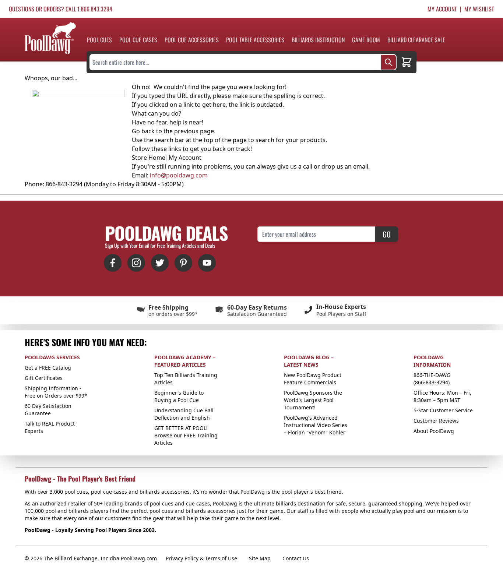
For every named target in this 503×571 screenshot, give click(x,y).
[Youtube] (207, 263)
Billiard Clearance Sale (416, 39)
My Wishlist (479, 8)
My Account (442, 8)
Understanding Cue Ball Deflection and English (184, 414)
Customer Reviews (436, 420)
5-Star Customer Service (443, 410)
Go (387, 234)
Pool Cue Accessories (192, 39)
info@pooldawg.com (179, 175)
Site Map (260, 558)
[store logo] (50, 38)
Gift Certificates (44, 377)
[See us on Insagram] (136, 263)
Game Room (366, 39)
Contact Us (295, 558)
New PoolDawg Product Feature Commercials (312, 378)
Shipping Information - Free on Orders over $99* (56, 392)
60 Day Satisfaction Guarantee (48, 409)
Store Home (148, 158)
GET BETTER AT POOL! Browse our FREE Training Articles (186, 435)
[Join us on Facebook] (113, 263)
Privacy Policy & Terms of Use (201, 558)
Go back (143, 131)
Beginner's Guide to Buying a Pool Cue (179, 396)
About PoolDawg (434, 430)
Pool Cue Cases (138, 39)
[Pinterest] (183, 263)
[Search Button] (388, 62)
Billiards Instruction (318, 39)
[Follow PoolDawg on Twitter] (160, 263)
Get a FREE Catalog (48, 367)
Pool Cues (99, 39)
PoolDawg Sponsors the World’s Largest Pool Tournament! (313, 400)
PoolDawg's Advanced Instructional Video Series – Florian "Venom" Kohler (315, 425)
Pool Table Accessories (255, 39)
